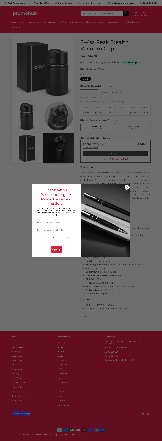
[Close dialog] (127, 187)
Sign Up (56, 250)
